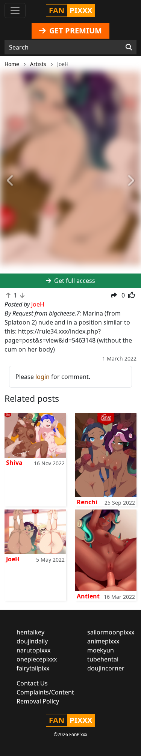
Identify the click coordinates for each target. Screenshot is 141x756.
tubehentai (102, 659)
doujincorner (105, 668)
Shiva (14, 462)
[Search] (128, 47)
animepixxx (103, 641)
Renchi (87, 502)
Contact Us (32, 683)
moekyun (100, 650)
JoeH (13, 559)
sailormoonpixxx (110, 632)
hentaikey (30, 632)
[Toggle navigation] (15, 10)
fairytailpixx (33, 668)
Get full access (74, 281)
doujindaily (32, 641)
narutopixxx (33, 650)
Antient (88, 596)
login (42, 377)
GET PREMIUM (74, 31)
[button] (10, 181)
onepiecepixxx (37, 659)
